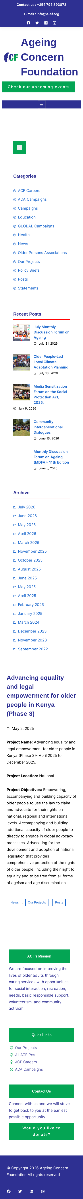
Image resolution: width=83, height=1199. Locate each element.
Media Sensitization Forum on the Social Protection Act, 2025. (50, 394)
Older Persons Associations (42, 252)
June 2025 (27, 578)
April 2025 (27, 595)
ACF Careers (29, 190)
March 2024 (28, 622)
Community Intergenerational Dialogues (48, 427)
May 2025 (27, 587)
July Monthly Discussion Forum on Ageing (51, 332)
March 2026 (28, 542)
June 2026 (27, 516)
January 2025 (30, 613)
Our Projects (29, 261)
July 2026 (26, 507)
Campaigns (28, 208)
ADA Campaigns (32, 199)
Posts (23, 279)
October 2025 (30, 560)
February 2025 (31, 604)
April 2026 (27, 533)
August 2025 (29, 569)
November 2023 (32, 640)
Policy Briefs (29, 270)
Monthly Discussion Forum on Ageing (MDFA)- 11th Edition (51, 456)
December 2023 (32, 631)
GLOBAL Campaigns (36, 226)
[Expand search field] (19, 147)
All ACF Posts (27, 1055)
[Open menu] (42, 104)
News (23, 243)
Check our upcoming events (39, 87)
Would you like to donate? (41, 1131)
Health (24, 235)
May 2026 (27, 524)
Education (27, 217)
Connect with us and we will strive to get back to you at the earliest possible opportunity (39, 1110)
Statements (28, 288)
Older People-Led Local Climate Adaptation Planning (51, 361)
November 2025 (32, 551)
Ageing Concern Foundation (49, 57)
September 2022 (33, 649)
